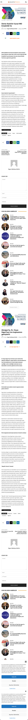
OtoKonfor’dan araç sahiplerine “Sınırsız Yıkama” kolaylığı (18, 283)
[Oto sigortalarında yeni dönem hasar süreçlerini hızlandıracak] (5, 291)
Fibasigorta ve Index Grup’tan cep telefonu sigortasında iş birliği (16, 227)
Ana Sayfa (3, 20)
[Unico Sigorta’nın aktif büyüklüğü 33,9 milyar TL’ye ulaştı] (5, 273)
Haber (13, 133)
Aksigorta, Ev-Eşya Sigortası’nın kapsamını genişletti (21, 152)
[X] (11, 33)
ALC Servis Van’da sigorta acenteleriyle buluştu (17, 246)
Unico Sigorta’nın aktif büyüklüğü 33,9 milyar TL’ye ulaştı (17, 274)
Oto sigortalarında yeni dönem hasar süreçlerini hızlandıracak (17, 292)
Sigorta (9, 135)
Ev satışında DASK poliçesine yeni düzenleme (18, 255)
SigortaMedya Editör (12, 28)
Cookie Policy (12, 718)
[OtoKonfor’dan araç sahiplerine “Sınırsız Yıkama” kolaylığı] (5, 282)
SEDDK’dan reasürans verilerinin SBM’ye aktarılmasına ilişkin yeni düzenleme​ (17, 236)
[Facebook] (7, 33)
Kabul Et (14, 706)
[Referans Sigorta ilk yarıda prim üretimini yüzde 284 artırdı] (5, 264)
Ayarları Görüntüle (14, 714)
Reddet (14, 710)
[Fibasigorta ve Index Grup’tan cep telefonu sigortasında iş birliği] (5, 227)
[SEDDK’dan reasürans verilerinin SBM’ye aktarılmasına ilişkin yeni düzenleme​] (5, 236)
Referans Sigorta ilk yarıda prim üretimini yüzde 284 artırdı (17, 265)
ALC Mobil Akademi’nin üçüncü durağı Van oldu (16, 301)
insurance (4, 135)
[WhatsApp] (14, 33)
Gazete (9, 133)
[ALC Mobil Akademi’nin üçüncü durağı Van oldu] (5, 301)
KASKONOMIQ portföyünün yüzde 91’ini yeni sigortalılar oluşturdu (18, 218)
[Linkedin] (18, 33)
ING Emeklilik (19, 133)
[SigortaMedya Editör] (2, 29)
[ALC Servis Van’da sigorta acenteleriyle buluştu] (5, 245)
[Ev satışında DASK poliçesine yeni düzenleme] (5, 254)
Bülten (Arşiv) (9, 20)
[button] (26, 691)
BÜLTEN (11, 215)
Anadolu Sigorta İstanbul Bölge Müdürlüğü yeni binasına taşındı (5, 153)
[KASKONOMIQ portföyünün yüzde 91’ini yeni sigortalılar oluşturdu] (5, 217)
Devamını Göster (13, 307)
